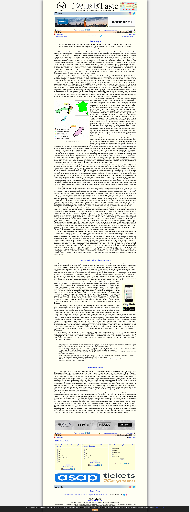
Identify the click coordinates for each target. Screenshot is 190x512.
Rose (60, 451)
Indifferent (88, 457)
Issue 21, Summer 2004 (62, 36)
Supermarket (116, 452)
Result (64, 466)
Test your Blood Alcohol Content (97, 495)
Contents (132, 34)
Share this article (79, 30)
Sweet (60, 459)
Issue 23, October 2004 (128, 36)
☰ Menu (59, 13)
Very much (88, 451)
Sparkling (61, 455)
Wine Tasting (129, 30)
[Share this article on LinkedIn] (89, 30)
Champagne (59, 34)
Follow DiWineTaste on (94, 36)
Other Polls (70, 466)
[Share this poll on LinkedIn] (74, 469)
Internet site (116, 456)
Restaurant (116, 454)
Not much (88, 455)
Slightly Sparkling (63, 457)
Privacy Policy (95, 491)
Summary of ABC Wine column (108, 30)
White (60, 449)
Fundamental (89, 449)
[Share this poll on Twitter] (71, 469)
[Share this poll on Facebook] (72, 469)
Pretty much (89, 453)
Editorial (59, 30)
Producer (115, 450)
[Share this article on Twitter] (85, 30)
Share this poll (66, 469)
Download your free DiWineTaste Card (74, 495)
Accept (94, 510)
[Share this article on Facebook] (87, 30)
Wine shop (116, 448)
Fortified (61, 461)
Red (60, 453)
